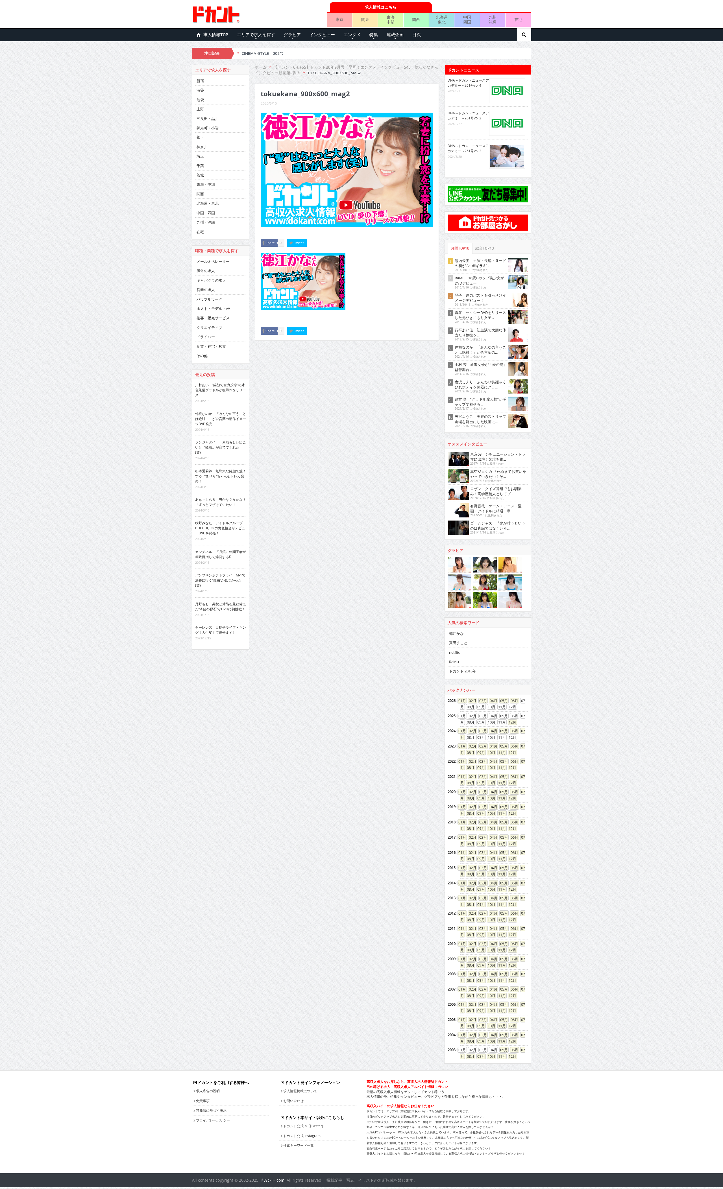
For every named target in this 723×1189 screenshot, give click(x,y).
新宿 (200, 80)
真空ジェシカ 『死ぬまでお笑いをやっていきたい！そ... (498, 474)
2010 (452, 943)
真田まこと (458, 642)
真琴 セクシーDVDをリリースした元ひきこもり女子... (480, 315)
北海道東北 (442, 19)
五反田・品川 (208, 118)
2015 (452, 867)
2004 (452, 1034)
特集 (373, 34)
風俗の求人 (206, 270)
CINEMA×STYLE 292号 (263, 53)
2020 (452, 791)
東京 (339, 19)
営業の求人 (206, 289)
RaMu (454, 661)
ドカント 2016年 (462, 671)
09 (479, 752)
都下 (200, 137)
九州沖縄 (492, 19)
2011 (452, 928)
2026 (452, 700)
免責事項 (203, 1100)
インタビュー (322, 34)
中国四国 (467, 19)
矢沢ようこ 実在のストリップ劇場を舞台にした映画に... (480, 419)
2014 (452, 883)
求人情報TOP (215, 34)
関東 (365, 19)
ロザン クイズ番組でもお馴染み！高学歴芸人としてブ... (496, 491)
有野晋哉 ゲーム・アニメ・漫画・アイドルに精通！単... (496, 508)
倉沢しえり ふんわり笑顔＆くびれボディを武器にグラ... (480, 384)
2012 (452, 913)
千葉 (200, 165)
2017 (452, 837)
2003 (452, 1049)
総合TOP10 (484, 248)
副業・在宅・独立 (211, 346)
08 (469, 752)
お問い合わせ (293, 1100)
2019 (452, 806)
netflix (454, 652)
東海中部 (391, 19)
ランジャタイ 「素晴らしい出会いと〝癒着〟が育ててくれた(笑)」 (220, 447)
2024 (452, 730)
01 (460, 700)
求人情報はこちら (381, 7)
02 (471, 700)
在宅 (518, 19)
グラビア (292, 34)
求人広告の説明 (208, 1091)
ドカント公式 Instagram (302, 1135)
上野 (200, 109)
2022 (452, 761)
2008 (452, 973)
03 (481, 700)
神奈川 (202, 146)
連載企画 (395, 34)
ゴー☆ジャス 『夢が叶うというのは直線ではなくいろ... (497, 526)
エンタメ (352, 34)
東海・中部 (206, 184)
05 (502, 700)
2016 (452, 852)
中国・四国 (206, 212)
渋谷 (200, 90)
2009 (452, 958)
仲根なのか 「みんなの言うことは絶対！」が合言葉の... (480, 350)
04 (492, 700)
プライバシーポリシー (213, 1120)
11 (500, 752)
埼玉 (200, 156)
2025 (452, 715)
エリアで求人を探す (256, 34)
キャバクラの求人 (211, 280)
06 (513, 700)
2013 (452, 898)
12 (511, 722)
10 (490, 752)
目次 (416, 34)
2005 (452, 1019)
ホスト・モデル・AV (213, 308)
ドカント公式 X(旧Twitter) (303, 1126)
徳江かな (456, 633)
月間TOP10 (460, 248)
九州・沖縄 (206, 222)
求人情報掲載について (300, 1091)
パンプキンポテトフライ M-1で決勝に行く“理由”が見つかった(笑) (220, 580)
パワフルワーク (209, 299)
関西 (416, 19)
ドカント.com (272, 1180)
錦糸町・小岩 (208, 127)
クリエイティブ (209, 327)
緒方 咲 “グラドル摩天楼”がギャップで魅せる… (480, 402)
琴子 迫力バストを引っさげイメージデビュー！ (480, 298)
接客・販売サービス (213, 317)
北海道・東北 (208, 203)
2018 (452, 822)
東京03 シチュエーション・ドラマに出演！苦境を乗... (498, 457)
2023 (452, 746)
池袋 (200, 99)
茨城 (200, 175)
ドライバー (206, 336)
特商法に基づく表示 (211, 1110)
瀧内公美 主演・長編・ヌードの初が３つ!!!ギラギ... (480, 263)
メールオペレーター (213, 261)
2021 (452, 776)
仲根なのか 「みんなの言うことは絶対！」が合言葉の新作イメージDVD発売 (220, 418)
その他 (202, 355)
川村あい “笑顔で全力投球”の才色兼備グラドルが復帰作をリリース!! (220, 390)
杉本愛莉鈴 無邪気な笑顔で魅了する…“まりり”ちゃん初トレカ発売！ (220, 476)
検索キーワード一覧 (298, 1145)
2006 (452, 1004)
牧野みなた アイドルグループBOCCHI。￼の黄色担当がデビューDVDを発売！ (220, 528)
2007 (452, 989)
